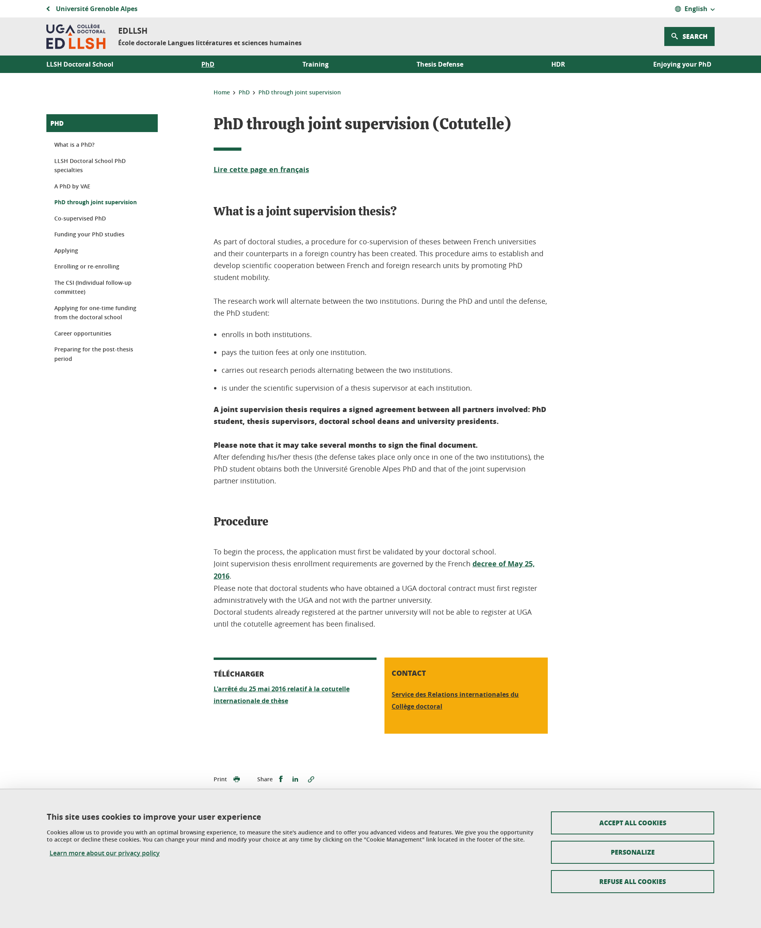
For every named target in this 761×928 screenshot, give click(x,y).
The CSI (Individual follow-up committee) (93, 287)
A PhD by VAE (72, 186)
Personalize (633, 852)
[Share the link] (311, 779)
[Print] (236, 779)
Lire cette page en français (261, 169)
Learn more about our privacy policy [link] (105, 853)
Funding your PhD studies (89, 234)
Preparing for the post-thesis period (93, 353)
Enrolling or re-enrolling (86, 266)
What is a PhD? (74, 144)
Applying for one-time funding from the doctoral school (95, 312)
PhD (57, 123)
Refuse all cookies (632, 881)
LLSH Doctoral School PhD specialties (90, 165)
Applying (66, 250)
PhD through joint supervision (95, 202)
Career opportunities (82, 333)
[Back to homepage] (75, 36)
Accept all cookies (632, 822)
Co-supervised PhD (80, 218)
